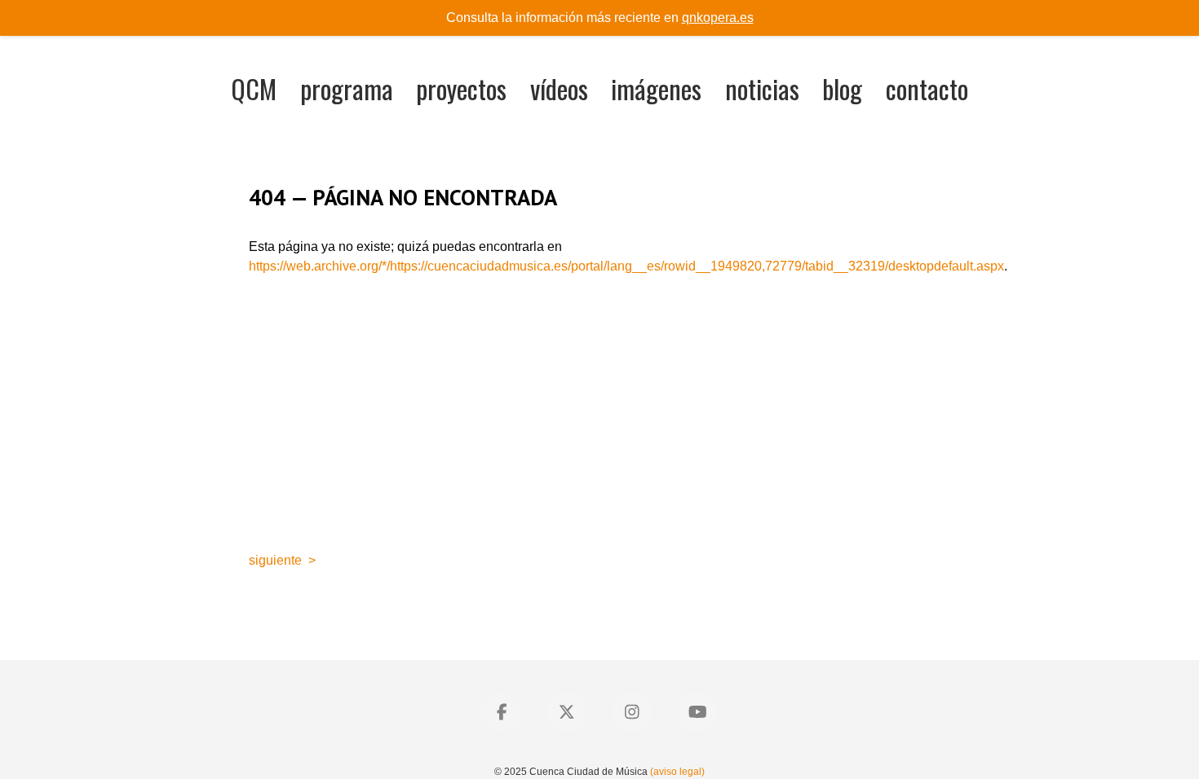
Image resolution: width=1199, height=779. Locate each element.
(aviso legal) (677, 771)
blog (842, 88)
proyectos (461, 88)
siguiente (275, 560)
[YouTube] (697, 712)
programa (346, 88)
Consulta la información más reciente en (600, 17)
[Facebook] (501, 712)
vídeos (559, 88)
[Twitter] (566, 712)
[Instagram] (632, 712)
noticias (762, 88)
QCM (254, 88)
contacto (927, 88)
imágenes (656, 88)
